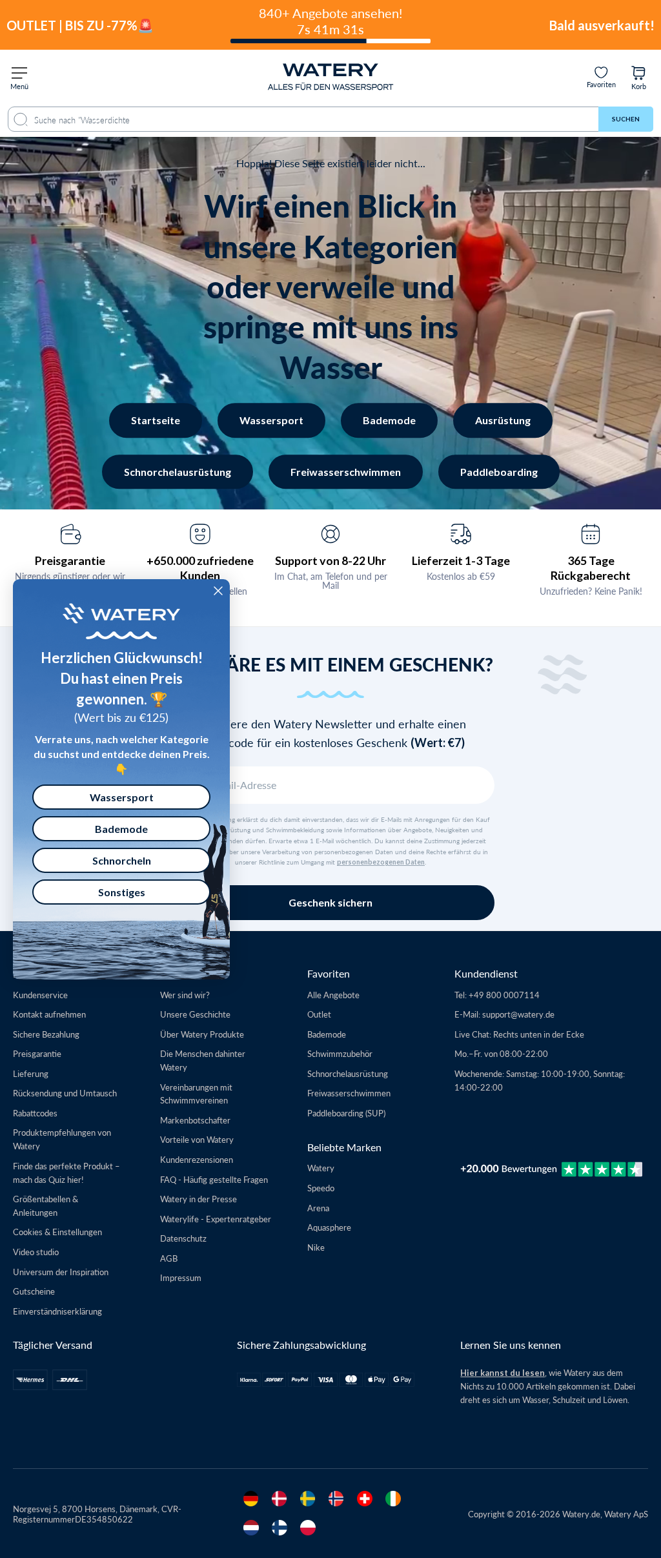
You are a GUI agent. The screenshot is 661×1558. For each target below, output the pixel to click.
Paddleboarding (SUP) (346, 1113)
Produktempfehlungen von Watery (62, 1139)
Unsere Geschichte (195, 1014)
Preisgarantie (70, 560)
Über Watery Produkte (202, 1034)
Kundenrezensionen (196, 1159)
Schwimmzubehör (339, 1053)
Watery (320, 1168)
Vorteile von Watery (197, 1139)
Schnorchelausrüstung (177, 472)
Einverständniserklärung (57, 1311)
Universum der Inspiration (60, 1272)
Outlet (319, 1014)
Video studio (36, 1251)
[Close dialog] (218, 590)
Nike (316, 1247)
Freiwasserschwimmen (345, 472)
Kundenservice (40, 995)
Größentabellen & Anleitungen (45, 1205)
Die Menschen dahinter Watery (202, 1060)
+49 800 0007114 (504, 995)
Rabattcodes (35, 1113)
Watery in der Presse (198, 1199)
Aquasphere (329, 1227)
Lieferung (30, 1073)
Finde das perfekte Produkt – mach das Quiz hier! (66, 1172)
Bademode (389, 420)
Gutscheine (34, 1291)
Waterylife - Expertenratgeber (215, 1219)
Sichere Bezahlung (46, 1034)
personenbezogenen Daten (381, 862)
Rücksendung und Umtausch (65, 1093)
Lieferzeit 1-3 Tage (461, 560)
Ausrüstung (503, 420)
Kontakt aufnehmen (49, 1014)
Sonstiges (121, 892)
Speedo (320, 1188)
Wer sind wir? (185, 995)
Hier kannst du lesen (502, 1373)
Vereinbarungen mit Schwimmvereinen (196, 1094)
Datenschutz (183, 1238)
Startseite (155, 420)
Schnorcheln (121, 860)
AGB (169, 1258)
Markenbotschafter (195, 1120)
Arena (318, 1208)
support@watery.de (518, 1014)
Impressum (180, 1277)
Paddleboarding (499, 472)
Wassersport (271, 420)
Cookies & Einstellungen (57, 1231)
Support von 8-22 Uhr (330, 560)
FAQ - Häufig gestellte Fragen (214, 1179)
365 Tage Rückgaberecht (591, 567)
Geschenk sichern (330, 902)
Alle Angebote (333, 995)
